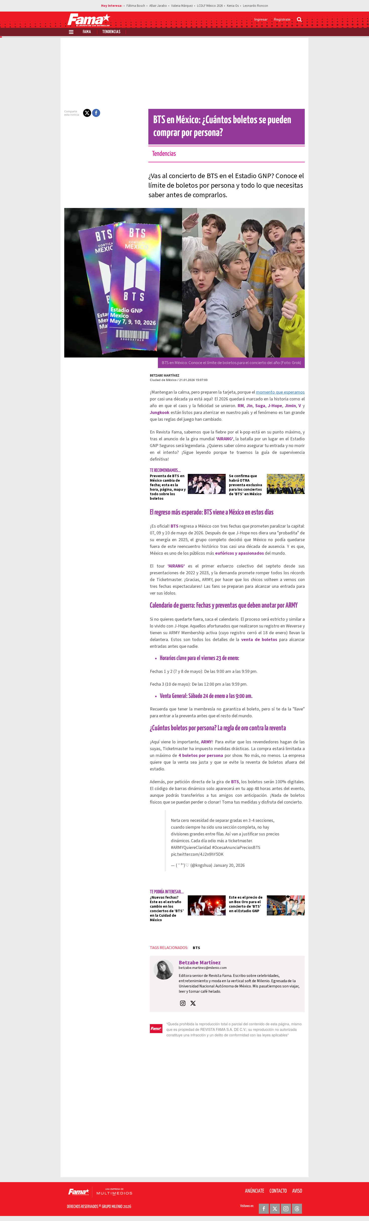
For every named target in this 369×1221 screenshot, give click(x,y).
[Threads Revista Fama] (297, 1209)
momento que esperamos (280, 392)
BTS (196, 948)
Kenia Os (233, 6)
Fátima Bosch (136, 6)
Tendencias (111, 32)
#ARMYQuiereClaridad (191, 847)
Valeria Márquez (182, 6)
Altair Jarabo (158, 6)
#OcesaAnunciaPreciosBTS (236, 847)
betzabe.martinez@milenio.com (203, 967)
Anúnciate (254, 1191)
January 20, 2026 (229, 865)
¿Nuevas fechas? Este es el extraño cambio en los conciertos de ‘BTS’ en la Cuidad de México (167, 909)
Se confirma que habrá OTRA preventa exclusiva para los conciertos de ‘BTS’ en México (245, 485)
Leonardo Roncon (255, 6)
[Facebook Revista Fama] (264, 1209)
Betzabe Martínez (164, 375)
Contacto (278, 1191)
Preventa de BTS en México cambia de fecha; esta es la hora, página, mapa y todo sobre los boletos (168, 487)
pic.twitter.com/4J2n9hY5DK (197, 854)
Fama (87, 32)
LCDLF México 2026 (210, 6)
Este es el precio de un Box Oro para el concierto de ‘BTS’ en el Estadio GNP (246, 904)
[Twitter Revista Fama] (275, 1209)
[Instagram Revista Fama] (286, 1209)
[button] (87, 113)
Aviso (297, 1191)
